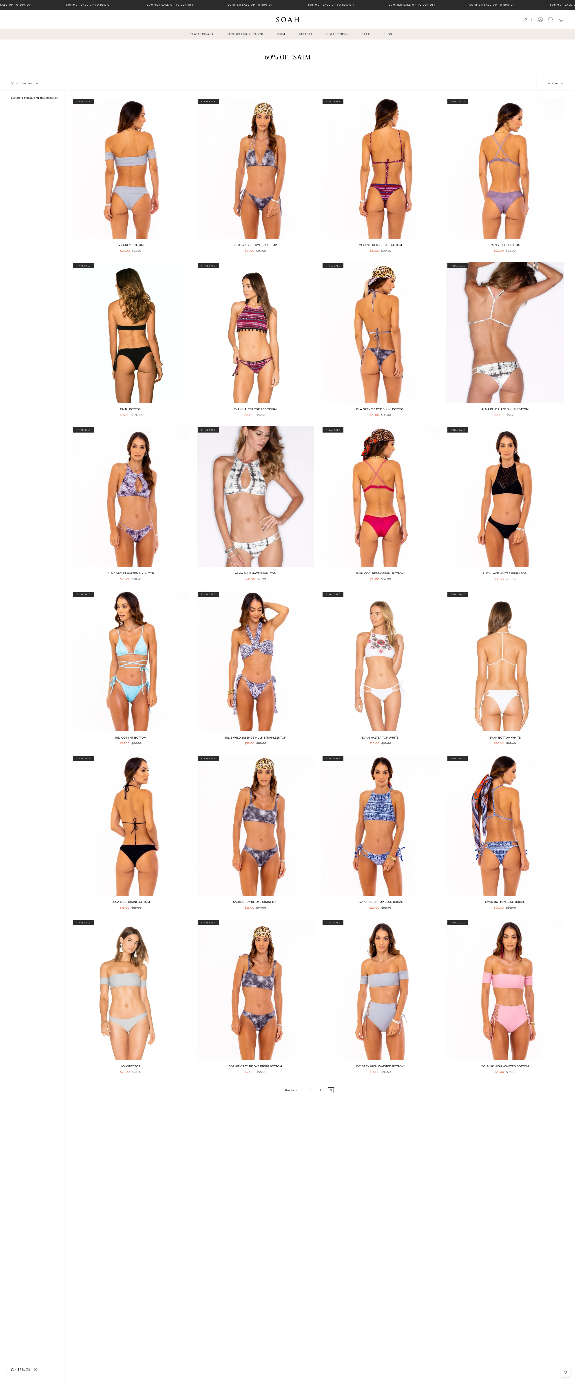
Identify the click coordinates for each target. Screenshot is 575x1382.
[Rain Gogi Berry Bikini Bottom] (380, 496)
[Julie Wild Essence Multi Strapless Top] (255, 660)
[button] (551, 19)
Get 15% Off (20, 1370)
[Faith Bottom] (131, 332)
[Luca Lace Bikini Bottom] (131, 825)
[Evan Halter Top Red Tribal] (255, 332)
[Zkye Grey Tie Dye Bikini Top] (255, 168)
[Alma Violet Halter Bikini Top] (131, 496)
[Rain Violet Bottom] (505, 168)
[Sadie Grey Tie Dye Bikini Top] (255, 825)
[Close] (35, 1370)
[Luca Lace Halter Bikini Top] (505, 496)
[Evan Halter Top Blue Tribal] (380, 825)
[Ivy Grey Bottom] (131, 168)
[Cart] (561, 19)
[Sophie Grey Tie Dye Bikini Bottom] (255, 989)
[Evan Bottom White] (505, 660)
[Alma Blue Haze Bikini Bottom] (505, 332)
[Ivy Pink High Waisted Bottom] (505, 989)
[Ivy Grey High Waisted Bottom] (380, 989)
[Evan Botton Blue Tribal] (505, 825)
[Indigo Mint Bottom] (131, 660)
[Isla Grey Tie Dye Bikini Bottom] (380, 332)
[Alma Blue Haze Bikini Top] (255, 496)
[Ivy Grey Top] (131, 989)
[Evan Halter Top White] (380, 660)
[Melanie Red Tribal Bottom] (380, 168)
